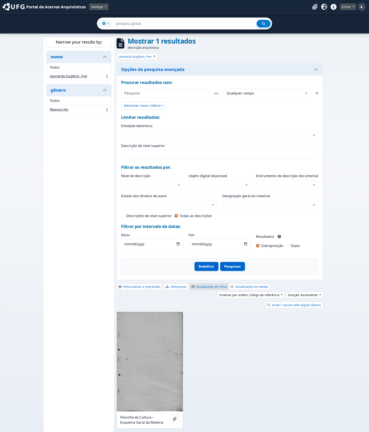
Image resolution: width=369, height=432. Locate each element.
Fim (191, 235)
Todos (55, 67)
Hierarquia (178, 287)
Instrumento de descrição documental (287, 175)
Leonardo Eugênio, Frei (79, 77)
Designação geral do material (246, 196)
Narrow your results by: (79, 42)
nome (57, 57)
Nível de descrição (135, 175)
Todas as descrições (196, 215)
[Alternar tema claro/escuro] (362, 7)
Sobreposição (272, 245)
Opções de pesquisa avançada (152, 69)
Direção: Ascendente (303, 295)
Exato (295, 245)
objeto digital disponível (208, 175)
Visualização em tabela (251, 287)
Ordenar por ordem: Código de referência (249, 295)
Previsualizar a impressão (141, 287)
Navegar (97, 7)
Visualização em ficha (211, 287)
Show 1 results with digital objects (296, 305)
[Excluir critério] (317, 93)
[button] (314, 7)
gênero (58, 90)
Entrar (347, 7)
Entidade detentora (136, 125)
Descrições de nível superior (149, 215)
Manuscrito (79, 110)
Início (125, 235)
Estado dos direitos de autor (144, 196)
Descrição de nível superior (143, 145)
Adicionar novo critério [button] (142, 105)
